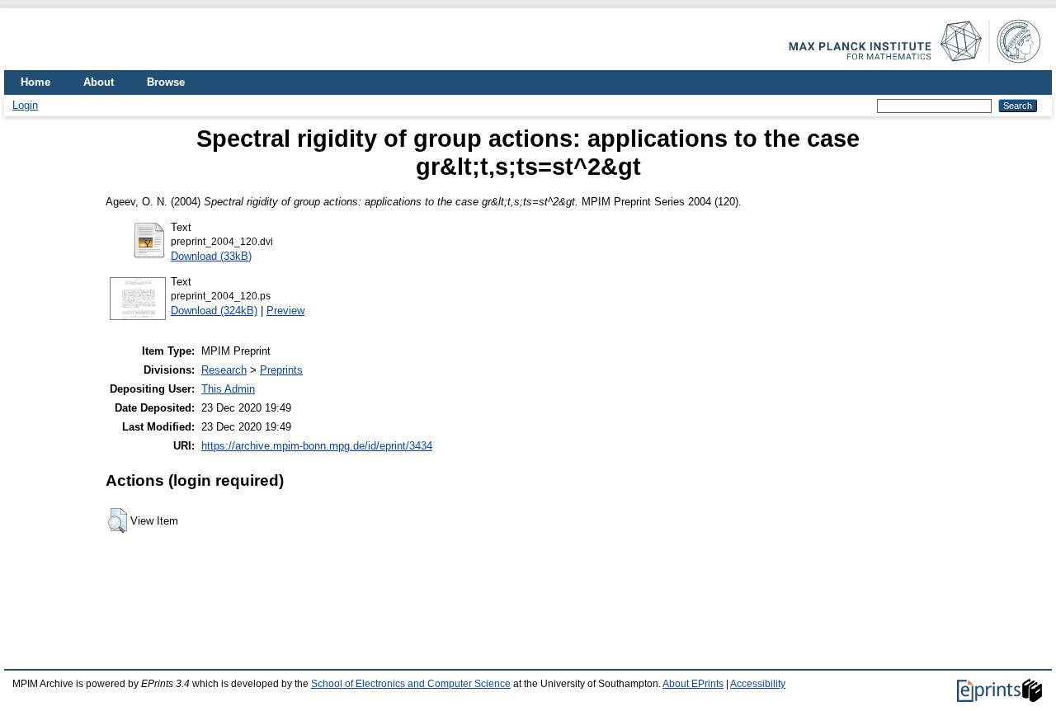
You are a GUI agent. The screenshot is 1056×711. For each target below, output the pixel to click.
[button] (117, 520)
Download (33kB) (211, 256)
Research (224, 370)
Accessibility (757, 684)
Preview (285, 310)
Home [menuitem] (35, 82)
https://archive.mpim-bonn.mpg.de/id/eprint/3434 (316, 446)
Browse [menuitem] (166, 82)
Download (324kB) (214, 310)
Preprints (281, 370)
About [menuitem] (98, 82)
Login (25, 105)
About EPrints (693, 684)
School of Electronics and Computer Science (411, 684)
